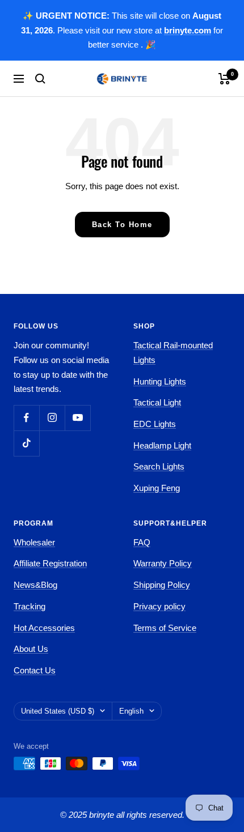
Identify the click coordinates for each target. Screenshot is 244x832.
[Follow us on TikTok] (26, 443)
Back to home (122, 224)
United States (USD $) (57, 711)
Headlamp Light (162, 445)
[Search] (40, 79)
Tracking (29, 606)
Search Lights (158, 466)
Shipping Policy (161, 585)
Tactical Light (157, 402)
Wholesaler (34, 542)
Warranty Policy (162, 563)
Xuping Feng (156, 488)
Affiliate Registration (50, 563)
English (131, 711)
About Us (31, 649)
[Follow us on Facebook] (26, 417)
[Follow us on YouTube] (77, 417)
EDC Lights (154, 424)
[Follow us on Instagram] (52, 417)
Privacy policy (159, 606)
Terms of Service (164, 628)
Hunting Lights (159, 381)
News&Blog (35, 585)
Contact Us (35, 670)
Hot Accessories (44, 628)
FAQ (141, 542)
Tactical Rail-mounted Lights (173, 352)
